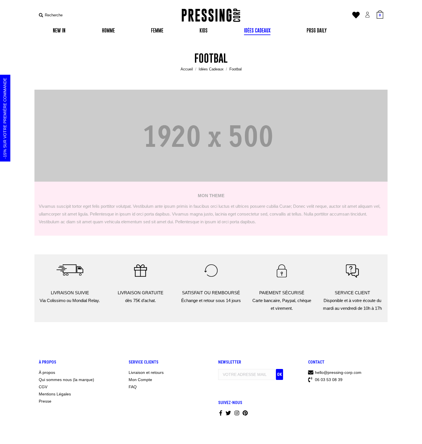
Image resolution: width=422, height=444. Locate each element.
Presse (45, 401)
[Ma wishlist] (356, 16)
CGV (43, 387)
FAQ (133, 387)
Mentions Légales (55, 394)
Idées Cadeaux (211, 69)
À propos (47, 372)
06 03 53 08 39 (328, 379)
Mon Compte (140, 379)
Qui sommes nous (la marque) (66, 379)
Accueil (187, 69)
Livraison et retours (146, 372)
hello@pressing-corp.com (338, 372)
